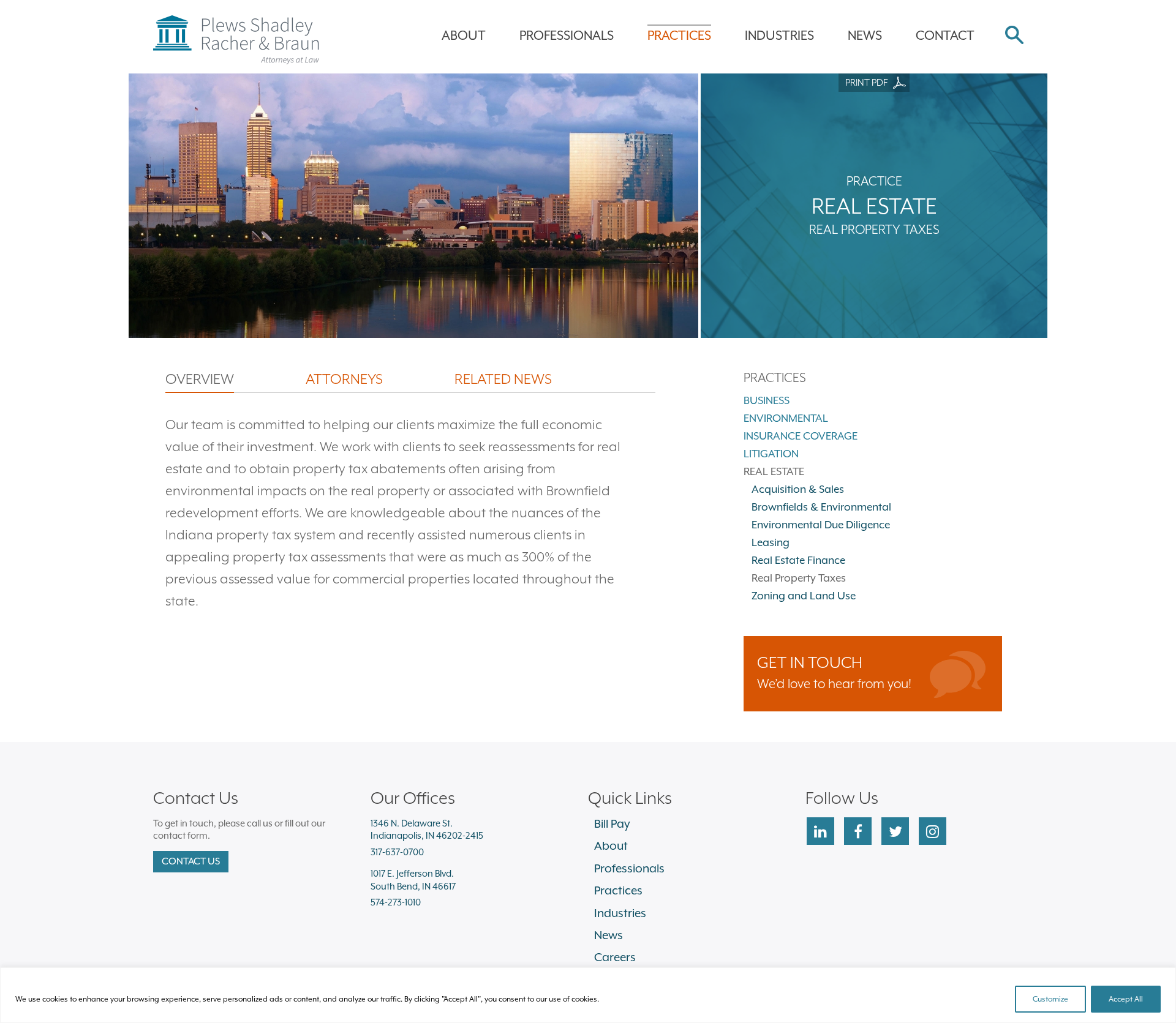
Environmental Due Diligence (821, 525)
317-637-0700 (397, 852)
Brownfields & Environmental (821, 507)
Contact (945, 35)
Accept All (1126, 999)
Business (767, 400)
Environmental (786, 418)
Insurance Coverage (801, 436)
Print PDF (866, 82)
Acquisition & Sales (798, 489)
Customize (1050, 999)
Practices (679, 35)
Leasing (771, 542)
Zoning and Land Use (804, 596)
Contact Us (191, 861)
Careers (615, 957)
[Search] (1014, 36)
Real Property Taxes (799, 578)
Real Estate (774, 471)
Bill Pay (612, 823)
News (865, 35)
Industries (779, 35)
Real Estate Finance (798, 560)
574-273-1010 (396, 902)
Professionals (566, 35)
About (464, 35)
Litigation (771, 454)
